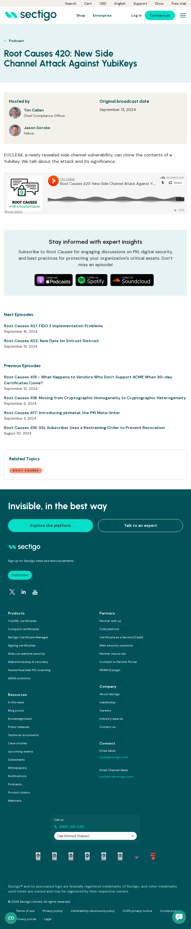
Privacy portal (26, 919)
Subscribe (20, 575)
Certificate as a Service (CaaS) (121, 637)
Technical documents (23, 735)
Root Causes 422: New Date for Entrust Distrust (51, 340)
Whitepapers (17, 768)
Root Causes (26, 470)
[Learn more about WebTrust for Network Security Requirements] (38, 856)
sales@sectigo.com (113, 757)
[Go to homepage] (30, 15)
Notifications (17, 776)
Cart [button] (88, 3)
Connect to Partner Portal (118, 662)
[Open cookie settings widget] (11, 918)
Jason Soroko (37, 127)
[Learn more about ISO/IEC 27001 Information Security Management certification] (153, 856)
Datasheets (16, 760)
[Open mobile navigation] (183, 15)
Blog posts (16, 711)
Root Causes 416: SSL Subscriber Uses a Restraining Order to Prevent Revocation (84, 427)
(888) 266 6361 (71, 826)
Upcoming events (20, 751)
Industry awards (111, 719)
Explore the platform (50, 525)
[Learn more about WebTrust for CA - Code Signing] (120, 856)
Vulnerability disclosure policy (93, 911)
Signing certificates (22, 645)
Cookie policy (170, 911)
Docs (159, 3)
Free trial (179, 3)
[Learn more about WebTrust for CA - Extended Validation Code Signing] (87, 856)
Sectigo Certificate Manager (28, 637)
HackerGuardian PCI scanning (29, 670)
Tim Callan (34, 110)
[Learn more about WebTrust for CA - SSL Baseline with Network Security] (103, 856)
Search (70, 3)
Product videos (19, 792)
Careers (105, 711)
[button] (179, 917)
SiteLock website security (26, 654)
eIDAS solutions (19, 678)
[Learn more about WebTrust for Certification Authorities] (54, 856)
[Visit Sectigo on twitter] (12, 592)
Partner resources (112, 654)
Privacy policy (53, 911)
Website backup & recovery (28, 662)
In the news (16, 702)
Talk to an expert (140, 525)
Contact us (107, 727)
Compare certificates (23, 629)
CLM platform (109, 629)
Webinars (15, 801)
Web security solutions (116, 645)
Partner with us (110, 621)
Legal (47, 919)
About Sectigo (109, 694)
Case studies (17, 743)
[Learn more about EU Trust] (136, 856)
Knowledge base (20, 719)
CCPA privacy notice (137, 911)
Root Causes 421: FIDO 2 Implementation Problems (53, 325)
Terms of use (25, 911)
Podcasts (15, 784)
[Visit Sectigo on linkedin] (23, 592)
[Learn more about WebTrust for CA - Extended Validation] (71, 856)
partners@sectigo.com (116, 777)
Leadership (107, 702)
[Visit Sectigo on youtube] (35, 592)
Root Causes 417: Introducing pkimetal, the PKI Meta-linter (62, 412)
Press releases (18, 727)
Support (140, 3)
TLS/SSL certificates (22, 621)
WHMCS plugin (109, 670)
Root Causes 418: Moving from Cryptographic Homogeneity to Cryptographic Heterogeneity (95, 397)
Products (16, 613)
